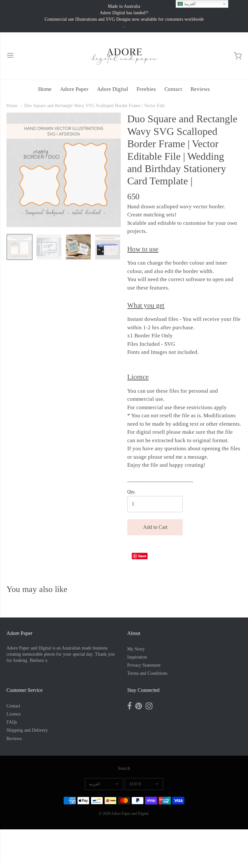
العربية (94, 784)
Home (45, 89)
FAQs (11, 722)
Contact (173, 89)
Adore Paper (74, 89)
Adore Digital (112, 89)
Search (124, 768)
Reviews (200, 89)
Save (142, 555)
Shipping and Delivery (27, 730)
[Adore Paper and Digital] (124, 56)
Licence (13, 714)
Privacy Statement (143, 665)
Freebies (146, 89)
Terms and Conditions (147, 673)
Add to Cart (155, 527)
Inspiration (137, 657)
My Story (136, 649)
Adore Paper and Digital (129, 813)
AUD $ (135, 784)
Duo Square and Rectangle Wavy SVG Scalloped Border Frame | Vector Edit (94, 105)
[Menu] (10, 56)
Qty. (131, 491)
